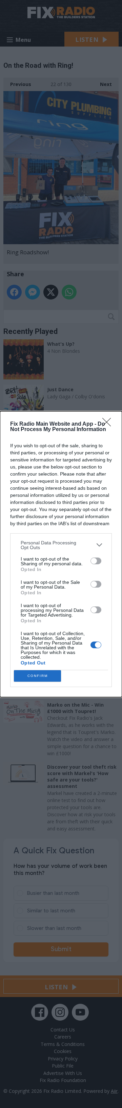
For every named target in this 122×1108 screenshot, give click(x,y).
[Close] (108, 424)
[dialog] (61, 554)
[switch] (95, 561)
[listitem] (61, 545)
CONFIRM (37, 676)
